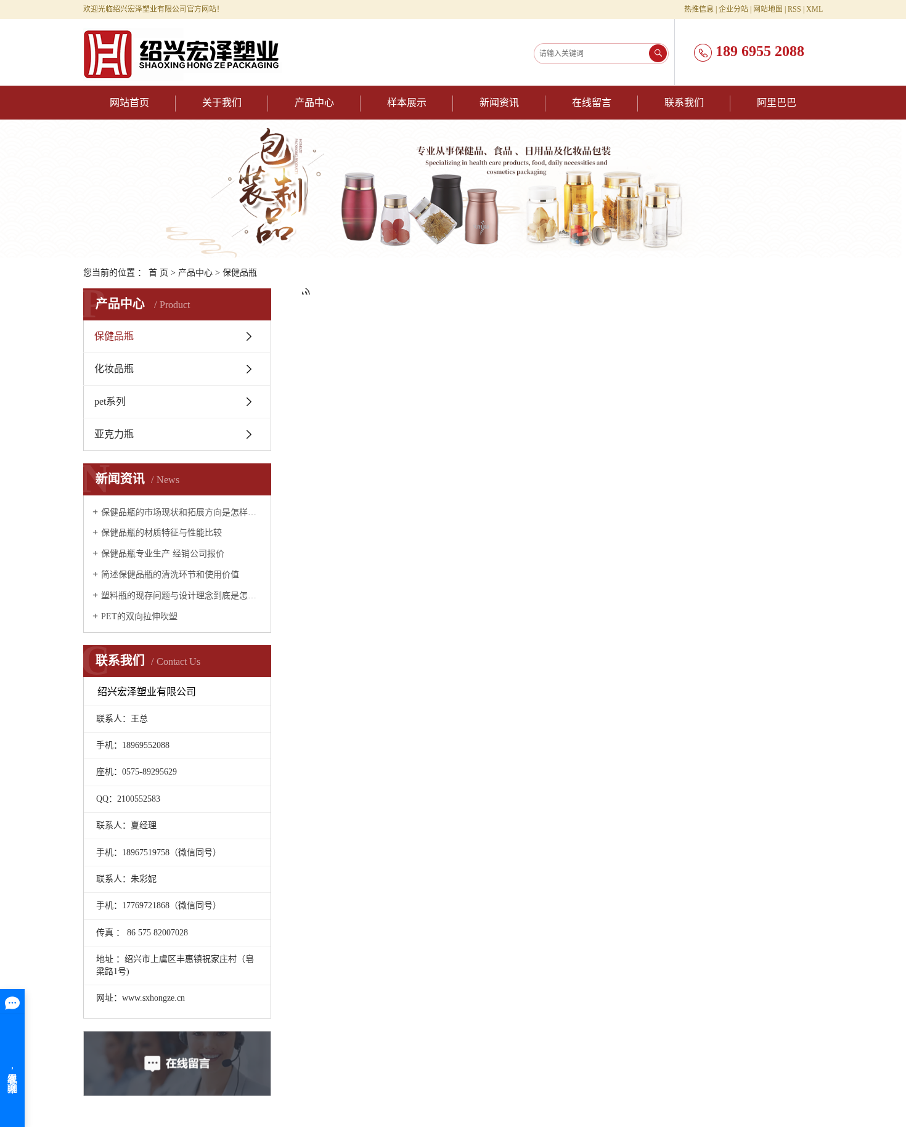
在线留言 (591, 102)
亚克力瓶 (114, 434)
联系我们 (684, 102)
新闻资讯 (499, 102)
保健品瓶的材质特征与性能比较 (161, 532)
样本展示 (406, 102)
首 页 (158, 272)
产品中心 (314, 102)
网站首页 (129, 102)
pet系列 (110, 401)
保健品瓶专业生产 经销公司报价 (162, 553)
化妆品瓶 (114, 369)
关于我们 (222, 102)
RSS (794, 9)
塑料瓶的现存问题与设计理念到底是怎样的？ (181, 595)
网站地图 (768, 9)
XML (814, 9)
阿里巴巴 (776, 102)
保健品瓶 (239, 272)
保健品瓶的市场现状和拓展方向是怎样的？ (181, 512)
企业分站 (733, 9)
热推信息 (699, 9)
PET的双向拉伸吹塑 (139, 616)
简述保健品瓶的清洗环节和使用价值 (170, 574)
